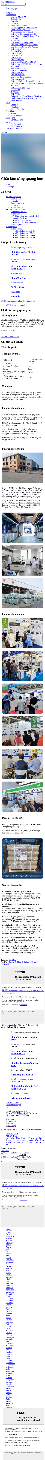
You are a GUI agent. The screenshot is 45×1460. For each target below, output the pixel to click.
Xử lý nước (10, 1138)
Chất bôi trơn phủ (17, 60)
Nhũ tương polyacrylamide (23, 1140)
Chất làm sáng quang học (20, 88)
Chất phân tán (16, 58)
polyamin (14, 201)
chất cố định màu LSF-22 (25, 233)
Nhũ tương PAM (17, 207)
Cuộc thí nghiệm (17, 120)
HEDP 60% (15, 94)
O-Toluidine (15, 90)
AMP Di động (11, 1136)
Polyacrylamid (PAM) (19, 25)
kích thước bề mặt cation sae (26, 220)
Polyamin (14, 21)
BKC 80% (15, 92)
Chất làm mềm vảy (18, 75)
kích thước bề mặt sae (19, 218)
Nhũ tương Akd (17, 40)
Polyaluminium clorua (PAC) (22, 32)
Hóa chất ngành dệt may (24, 1138)
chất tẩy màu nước (17, 203)
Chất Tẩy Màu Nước (18, 17)
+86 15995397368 (8, 2)
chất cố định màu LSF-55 (25, 237)
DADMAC (15, 23)
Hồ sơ (8, 103)
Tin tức (8, 122)
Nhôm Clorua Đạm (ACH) (21, 30)
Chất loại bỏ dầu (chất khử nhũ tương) (25, 81)
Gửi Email (5, 1151)
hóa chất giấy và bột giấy (15, 210)
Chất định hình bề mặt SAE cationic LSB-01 (24, 1087)
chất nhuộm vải (11, 227)
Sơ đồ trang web (12, 1134)
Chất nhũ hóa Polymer (19, 70)
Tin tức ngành (16, 124)
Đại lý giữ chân (16, 55)
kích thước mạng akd (19, 212)
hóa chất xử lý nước (13, 197)
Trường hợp (10, 118)
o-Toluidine (11, 960)
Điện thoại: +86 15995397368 (17, 1115)
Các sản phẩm (11, 15)
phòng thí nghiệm (17, 115)
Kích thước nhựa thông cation (22, 43)
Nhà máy (14, 105)
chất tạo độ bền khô (18, 225)
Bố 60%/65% (17, 287)
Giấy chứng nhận (17, 109)
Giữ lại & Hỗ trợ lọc (18, 51)
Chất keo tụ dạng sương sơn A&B (23, 34)
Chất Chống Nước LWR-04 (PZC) (24, 62)
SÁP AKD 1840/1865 (19, 68)
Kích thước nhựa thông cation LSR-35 (22, 267)
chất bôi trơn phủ (17, 214)
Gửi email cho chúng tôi (10, 337)
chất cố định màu (17, 229)
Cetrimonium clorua (21, 1098)
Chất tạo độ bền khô (18, 49)
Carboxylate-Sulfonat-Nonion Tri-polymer (27, 96)
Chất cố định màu (17, 73)
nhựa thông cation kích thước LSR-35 (25, 216)
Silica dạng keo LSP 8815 (23, 1074)
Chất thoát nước (17, 53)
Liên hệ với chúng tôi (14, 128)
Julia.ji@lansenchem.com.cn (16, 1111)
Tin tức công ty (16, 126)
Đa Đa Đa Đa (16, 19)
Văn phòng (15, 107)
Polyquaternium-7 (17, 79)
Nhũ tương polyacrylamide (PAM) (24, 28)
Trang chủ (9, 13)
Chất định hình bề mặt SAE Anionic (24, 47)
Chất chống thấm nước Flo (21, 77)
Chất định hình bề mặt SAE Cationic (24, 45)
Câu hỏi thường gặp (13, 1105)
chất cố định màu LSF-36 (25, 235)
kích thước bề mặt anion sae (25, 222)
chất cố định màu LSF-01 (25, 231)
